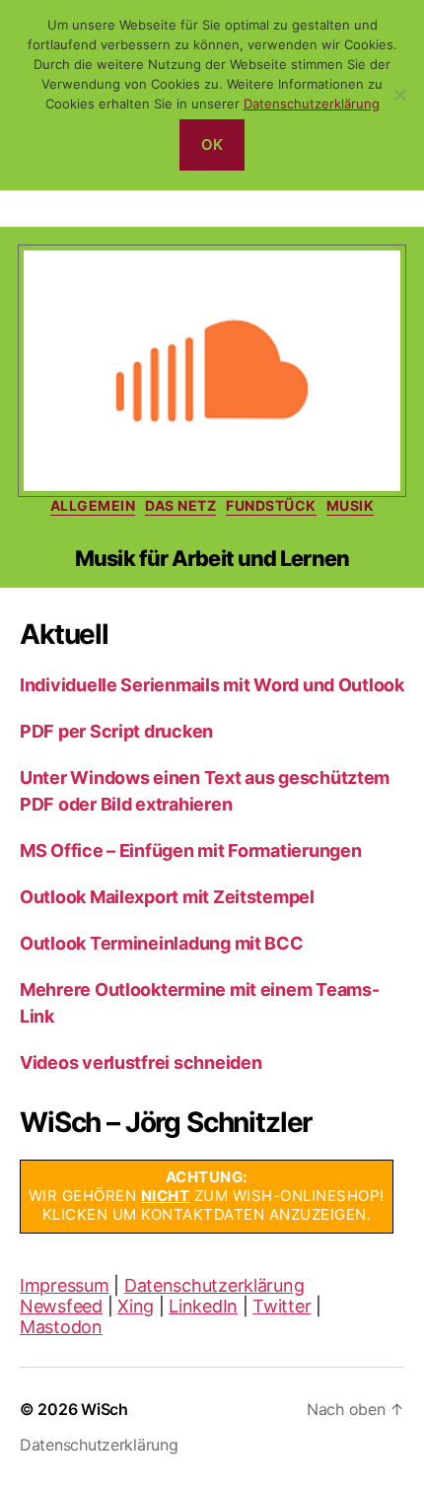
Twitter (281, 1306)
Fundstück (271, 505)
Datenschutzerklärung (214, 1285)
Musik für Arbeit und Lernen (212, 558)
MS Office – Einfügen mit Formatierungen (190, 850)
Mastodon (61, 1326)
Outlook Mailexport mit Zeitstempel (167, 896)
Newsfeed (61, 1306)
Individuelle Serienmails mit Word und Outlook (212, 684)
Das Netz (180, 505)
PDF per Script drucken (116, 731)
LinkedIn (203, 1306)
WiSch (104, 1409)
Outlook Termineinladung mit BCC (162, 943)
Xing (135, 1306)
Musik (350, 505)
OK (212, 144)
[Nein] (399, 95)
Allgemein (93, 505)
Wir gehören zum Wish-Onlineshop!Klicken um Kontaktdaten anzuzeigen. (207, 1196)
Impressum (64, 1285)
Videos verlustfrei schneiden (140, 1062)
